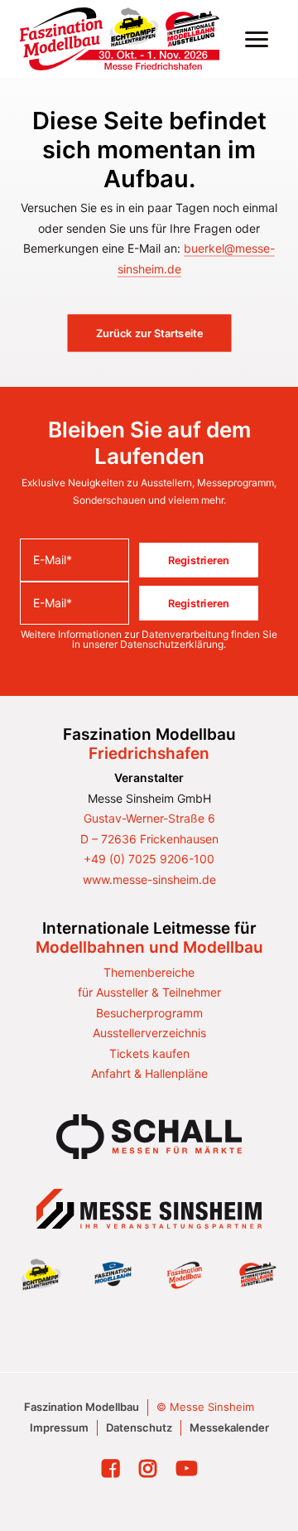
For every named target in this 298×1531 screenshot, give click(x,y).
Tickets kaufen (149, 1053)
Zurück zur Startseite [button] (149, 333)
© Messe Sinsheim (205, 1406)
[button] (256, 39)
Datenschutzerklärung (171, 644)
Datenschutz (139, 1427)
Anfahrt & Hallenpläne (149, 1073)
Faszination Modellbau (81, 1406)
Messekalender (229, 1427)
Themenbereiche (149, 972)
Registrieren (198, 560)
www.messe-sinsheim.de (149, 879)
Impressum (59, 1427)
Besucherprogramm (149, 1013)
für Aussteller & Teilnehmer (149, 992)
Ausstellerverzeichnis (149, 1033)
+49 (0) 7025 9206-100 (149, 859)
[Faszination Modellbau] (119, 38)
